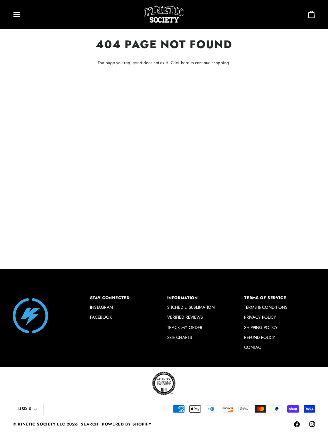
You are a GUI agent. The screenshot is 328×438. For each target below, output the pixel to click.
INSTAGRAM (101, 307)
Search (90, 424)
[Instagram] (312, 424)
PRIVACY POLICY (260, 317)
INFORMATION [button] (182, 298)
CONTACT (253, 347)
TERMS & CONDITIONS (265, 307)
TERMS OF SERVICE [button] (265, 298)
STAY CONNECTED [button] (110, 298)
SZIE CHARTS (179, 337)
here (185, 63)
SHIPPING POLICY (261, 327)
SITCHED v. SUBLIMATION (191, 307)
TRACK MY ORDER (184, 327)
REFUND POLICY (259, 337)
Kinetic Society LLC (41, 424)
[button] (48, 296)
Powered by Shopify (126, 424)
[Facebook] (297, 424)
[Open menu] (22, 14)
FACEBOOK (101, 317)
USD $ (24, 409)
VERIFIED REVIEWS (185, 317)
